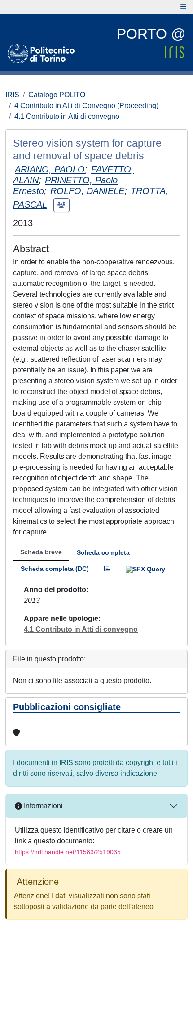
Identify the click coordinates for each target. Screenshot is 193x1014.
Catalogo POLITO (56, 95)
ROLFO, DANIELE (87, 191)
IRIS (12, 95)
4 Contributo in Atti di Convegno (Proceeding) (86, 105)
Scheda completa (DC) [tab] (55, 568)
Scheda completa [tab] (103, 552)
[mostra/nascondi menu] (183, 6)
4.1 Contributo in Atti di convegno (66, 116)
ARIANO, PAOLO (50, 169)
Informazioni (42, 806)
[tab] (107, 569)
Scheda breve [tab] (41, 552)
